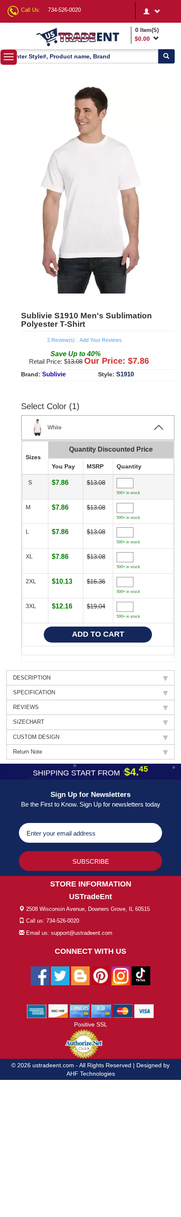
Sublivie (54, 374)
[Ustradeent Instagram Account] (121, 975)
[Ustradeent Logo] (81, 36)
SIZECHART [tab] (28, 722)
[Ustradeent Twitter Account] (60, 975)
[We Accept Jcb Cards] (101, 1010)
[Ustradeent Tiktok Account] (141, 975)
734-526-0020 (64, 10)
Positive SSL (90, 1024)
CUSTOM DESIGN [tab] (36, 737)
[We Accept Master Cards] (123, 1010)
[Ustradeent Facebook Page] (40, 975)
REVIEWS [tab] (26, 707)
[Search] (166, 56)
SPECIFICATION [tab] (34, 692)
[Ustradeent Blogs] (80, 975)
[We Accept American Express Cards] (37, 1010)
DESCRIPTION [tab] (32, 678)
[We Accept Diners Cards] (80, 1010)
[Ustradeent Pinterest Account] (100, 975)
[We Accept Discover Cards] (58, 1010)
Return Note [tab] (27, 752)
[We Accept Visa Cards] (144, 1010)
